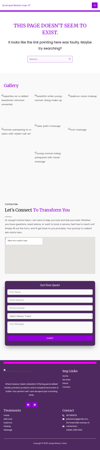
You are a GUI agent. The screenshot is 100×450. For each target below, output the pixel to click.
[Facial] (6, 415)
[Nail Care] (8, 419)
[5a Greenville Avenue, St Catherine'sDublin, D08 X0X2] (79, 426)
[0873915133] (69, 415)
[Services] (66, 380)
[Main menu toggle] (95, 5)
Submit (50, 338)
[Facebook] (28, 404)
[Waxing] (7, 426)
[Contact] (66, 387)
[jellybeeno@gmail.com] (75, 419)
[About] (65, 383)
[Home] (65, 376)
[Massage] (8, 430)
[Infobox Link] (50, 219)
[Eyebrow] (8, 423)
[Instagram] (34, 404)
